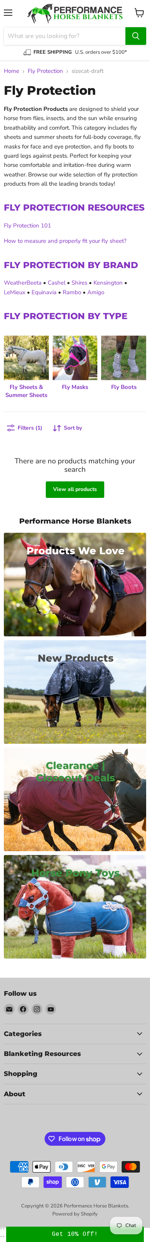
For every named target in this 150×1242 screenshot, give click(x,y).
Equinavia (44, 292)
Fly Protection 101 (27, 225)
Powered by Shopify (75, 1214)
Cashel (56, 283)
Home (11, 71)
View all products (75, 489)
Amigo (95, 292)
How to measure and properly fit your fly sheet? (65, 241)
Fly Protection (45, 71)
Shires (79, 283)
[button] (75, 1234)
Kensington (108, 283)
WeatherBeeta (23, 283)
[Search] (135, 36)
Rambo (72, 292)
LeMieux (14, 292)
